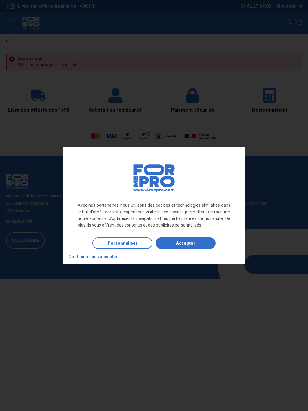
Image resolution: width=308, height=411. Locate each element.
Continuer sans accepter (93, 256)
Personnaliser (122, 243)
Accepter (185, 243)
